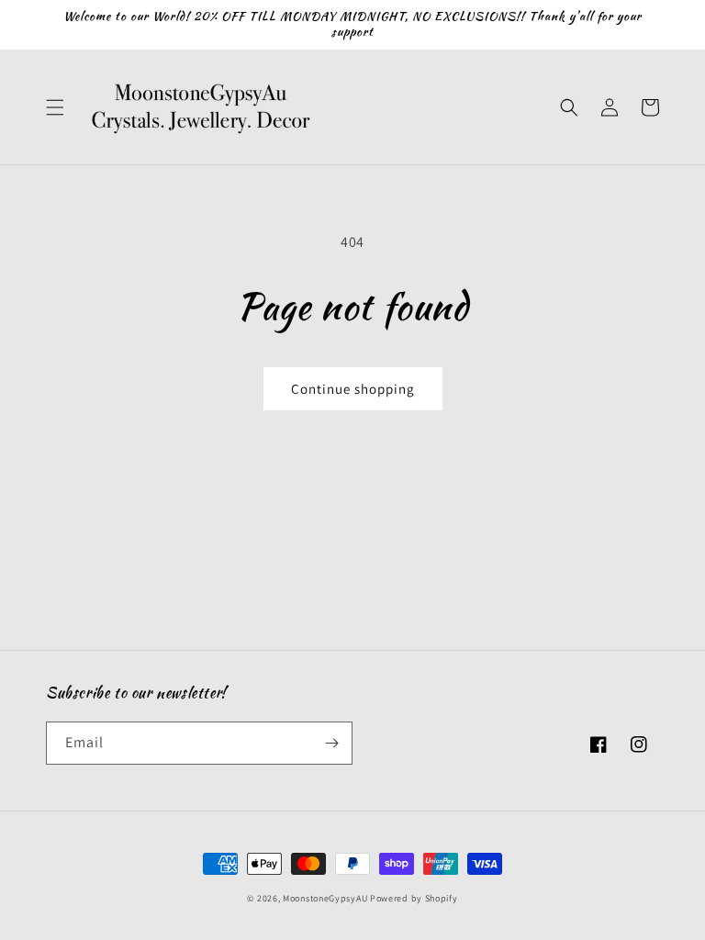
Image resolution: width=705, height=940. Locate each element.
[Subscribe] (331, 743)
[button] (55, 107)
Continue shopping (353, 388)
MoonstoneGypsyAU (325, 898)
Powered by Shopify (414, 898)
